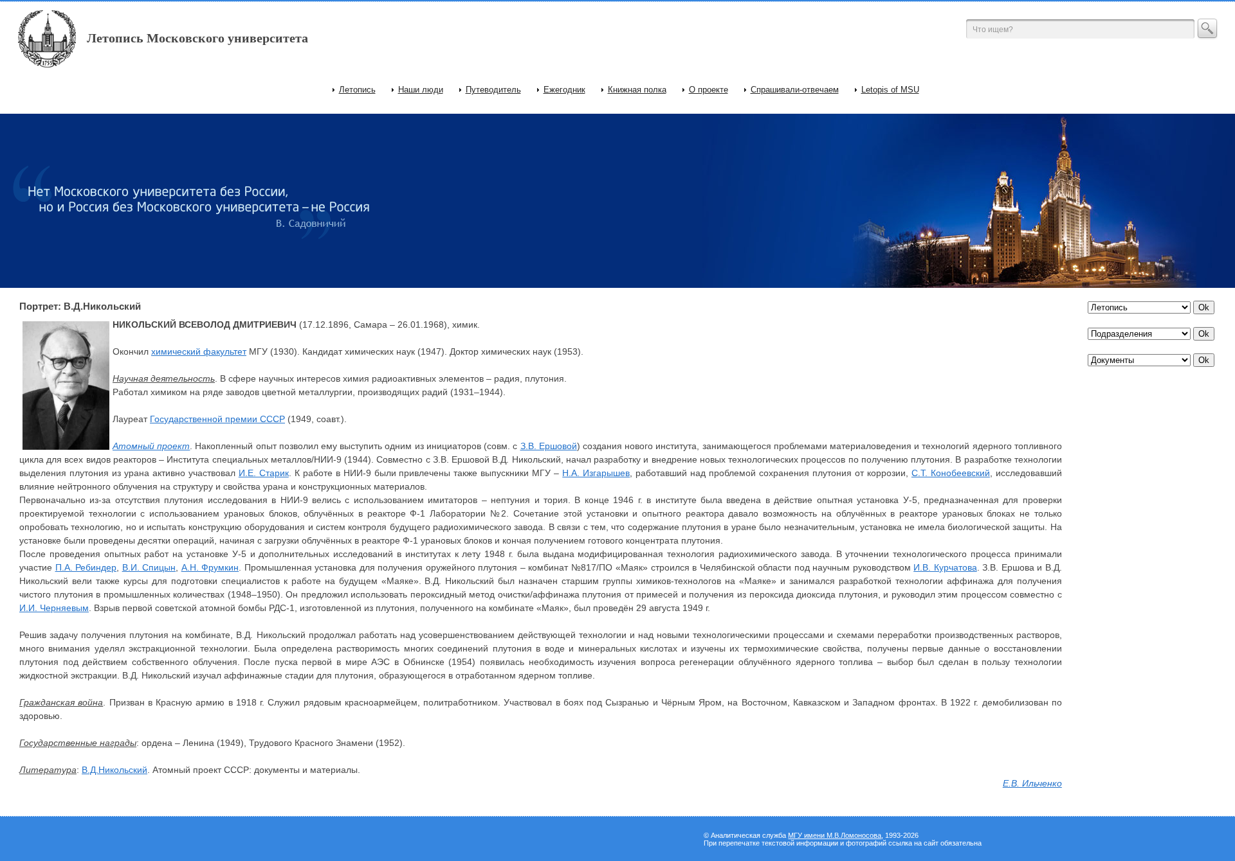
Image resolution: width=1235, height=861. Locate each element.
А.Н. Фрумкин (210, 567)
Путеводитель (493, 89)
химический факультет (198, 351)
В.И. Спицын (149, 567)
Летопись (357, 89)
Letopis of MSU (890, 89)
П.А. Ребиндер (86, 567)
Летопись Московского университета (197, 38)
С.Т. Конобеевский (950, 473)
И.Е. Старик (264, 473)
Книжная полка (637, 89)
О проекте (708, 89)
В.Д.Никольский (114, 770)
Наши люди (420, 89)
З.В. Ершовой (548, 446)
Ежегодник (564, 89)
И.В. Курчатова (945, 567)
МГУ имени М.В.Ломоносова (834, 835)
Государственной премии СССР (217, 419)
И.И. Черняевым (54, 608)
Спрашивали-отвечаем (795, 89)
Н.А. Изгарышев (596, 473)
